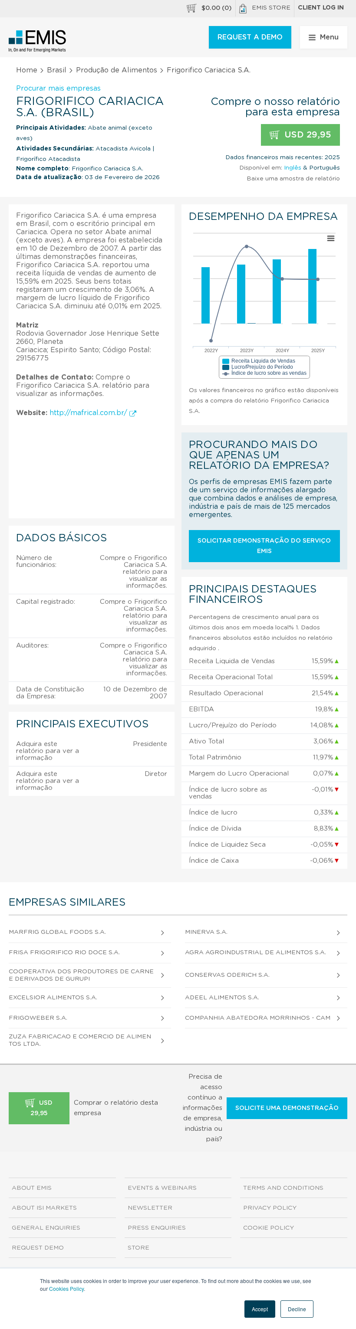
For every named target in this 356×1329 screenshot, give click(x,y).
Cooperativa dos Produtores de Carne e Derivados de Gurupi (81, 975)
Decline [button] (297, 1309)
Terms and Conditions (283, 1188)
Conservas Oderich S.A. (227, 975)
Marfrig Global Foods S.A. (57, 932)
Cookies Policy (66, 1288)
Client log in (321, 8)
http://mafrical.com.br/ (89, 412)
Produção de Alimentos (116, 70)
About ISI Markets (44, 1208)
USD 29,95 (306, 135)
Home (26, 70)
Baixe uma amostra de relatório (293, 179)
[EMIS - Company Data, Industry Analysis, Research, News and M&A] (37, 41)
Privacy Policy (270, 1208)
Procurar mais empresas (58, 88)
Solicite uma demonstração (287, 1108)
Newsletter (150, 1208)
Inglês (292, 168)
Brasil (56, 70)
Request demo (38, 1248)
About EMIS (32, 1188)
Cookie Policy (268, 1228)
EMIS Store (271, 8)
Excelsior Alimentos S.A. (53, 998)
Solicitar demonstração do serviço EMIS (264, 546)
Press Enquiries (157, 1228)
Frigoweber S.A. (38, 1018)
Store (138, 1248)
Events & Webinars (162, 1188)
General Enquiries (46, 1228)
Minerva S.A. (206, 932)
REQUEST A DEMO (250, 37)
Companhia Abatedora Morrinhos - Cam (257, 1018)
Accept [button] (260, 1309)
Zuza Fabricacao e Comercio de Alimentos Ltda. (80, 1040)
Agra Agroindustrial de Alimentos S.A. (255, 952)
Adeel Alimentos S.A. (222, 998)
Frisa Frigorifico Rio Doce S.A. (64, 952)
